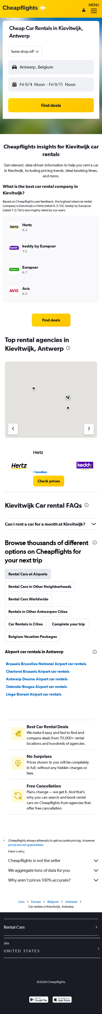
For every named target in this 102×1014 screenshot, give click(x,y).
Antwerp (71, 902)
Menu (94, 5)
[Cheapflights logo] (20, 8)
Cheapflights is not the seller (34, 860)
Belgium (53, 902)
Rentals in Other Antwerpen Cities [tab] (37, 611)
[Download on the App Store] (62, 1000)
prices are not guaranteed (25, 845)
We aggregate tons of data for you (39, 870)
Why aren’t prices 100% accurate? (39, 880)
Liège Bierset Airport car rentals (33, 694)
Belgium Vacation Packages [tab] (32, 636)
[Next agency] (89, 429)
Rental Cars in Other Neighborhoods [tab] (39, 586)
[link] (51, 320)
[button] (25, 51)
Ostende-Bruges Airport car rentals (36, 686)
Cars (21, 902)
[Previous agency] (13, 429)
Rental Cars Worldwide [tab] (28, 599)
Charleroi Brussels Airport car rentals (37, 671)
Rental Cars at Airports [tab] (27, 574)
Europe (36, 902)
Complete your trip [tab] (68, 624)
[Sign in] (84, 10)
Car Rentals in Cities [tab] (25, 624)
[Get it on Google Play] (39, 1000)
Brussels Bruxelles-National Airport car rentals (46, 664)
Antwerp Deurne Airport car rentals (36, 679)
